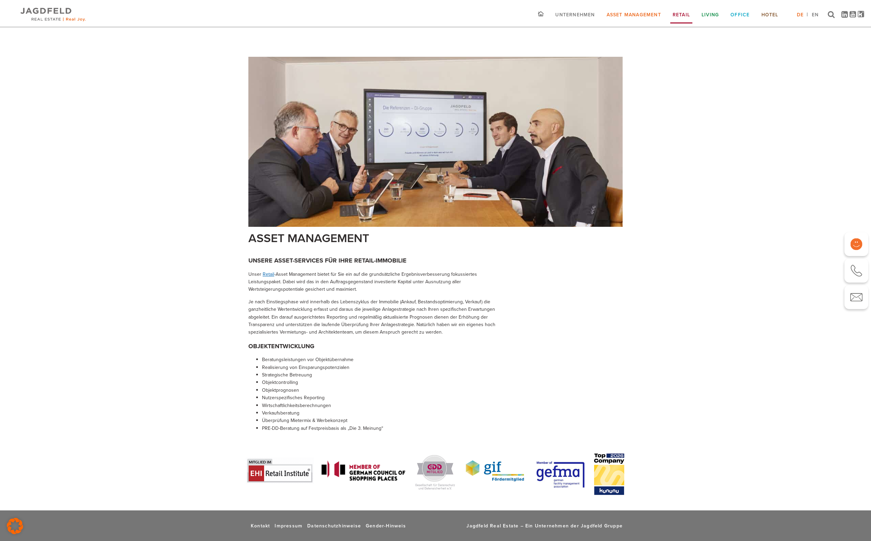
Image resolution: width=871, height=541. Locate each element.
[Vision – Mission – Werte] (856, 244)
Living (710, 14)
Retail (681, 14)
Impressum (288, 525)
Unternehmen (575, 14)
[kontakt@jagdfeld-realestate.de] (856, 297)
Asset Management (634, 14)
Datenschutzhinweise (334, 525)
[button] (15, 526)
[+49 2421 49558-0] (856, 271)
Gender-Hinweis (386, 525)
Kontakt (260, 525)
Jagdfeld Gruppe (602, 525)
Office (740, 14)
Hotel (769, 14)
